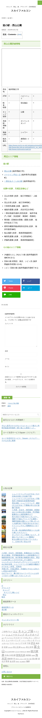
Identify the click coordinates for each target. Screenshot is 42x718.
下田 (28, 643)
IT (2, 586)
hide (19, 34)
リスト (12, 643)
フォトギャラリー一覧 (10, 620)
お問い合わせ (7, 672)
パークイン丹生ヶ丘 (12, 175)
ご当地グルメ (7, 631)
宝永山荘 (10, 647)
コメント (9, 323)
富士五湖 (16, 647)
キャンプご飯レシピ (11, 592)
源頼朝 (10, 659)
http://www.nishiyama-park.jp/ (20, 149)
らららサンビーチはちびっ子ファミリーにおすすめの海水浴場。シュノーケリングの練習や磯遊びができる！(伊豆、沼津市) (21, 564)
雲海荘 (17, 661)
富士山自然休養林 (10, 651)
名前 (6, 351)
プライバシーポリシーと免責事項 (21, 707)
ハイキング (24, 640)
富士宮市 (29, 647)
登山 (4, 595)
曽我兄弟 (20, 655)
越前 (9, 406)
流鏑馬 (33, 655)
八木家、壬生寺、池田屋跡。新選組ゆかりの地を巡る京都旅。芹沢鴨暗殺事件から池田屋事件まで (26, 512)
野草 (7, 661)
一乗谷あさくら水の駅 (13, 181)
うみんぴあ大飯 (13, 403)
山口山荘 (17, 651)
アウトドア (6, 588)
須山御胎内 (23, 661)
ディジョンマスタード (13, 638)
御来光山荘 (23, 651)
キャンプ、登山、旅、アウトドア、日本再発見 (21, 703)
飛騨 (28, 661)
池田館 (28, 655)
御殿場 (28, 651)
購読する (9, 676)
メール (7, 359)
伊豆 (33, 643)
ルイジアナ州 (20, 643)
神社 (27, 659)
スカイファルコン (21, 10)
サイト (7, 366)
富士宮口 (23, 647)
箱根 (30, 659)
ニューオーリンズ (13, 640)
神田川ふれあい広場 (20, 659)
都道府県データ (8, 607)
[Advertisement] (21, 464)
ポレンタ (30, 640)
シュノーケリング (15, 634)
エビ (15, 631)
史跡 (6, 647)
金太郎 (12, 661)
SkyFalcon (21, 714)
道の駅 (4, 610)
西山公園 (8, 171)
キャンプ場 (25, 631)
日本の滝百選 (10, 655)
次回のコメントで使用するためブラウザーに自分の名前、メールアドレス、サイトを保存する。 (21, 379)
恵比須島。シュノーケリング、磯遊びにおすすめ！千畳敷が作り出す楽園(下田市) (26, 505)
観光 (3, 597)
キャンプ (6, 590)
